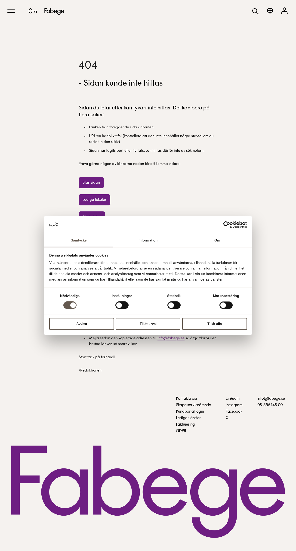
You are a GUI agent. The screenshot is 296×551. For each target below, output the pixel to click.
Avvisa (81, 324)
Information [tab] (148, 240)
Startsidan (91, 183)
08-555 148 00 (270, 405)
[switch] (122, 305)
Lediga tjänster (188, 418)
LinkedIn (233, 399)
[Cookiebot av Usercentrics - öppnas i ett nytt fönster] (227, 224)
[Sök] (255, 11)
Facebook (234, 412)
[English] (270, 10)
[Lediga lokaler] (33, 10)
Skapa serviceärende (193, 405)
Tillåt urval (148, 324)
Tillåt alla (214, 324)
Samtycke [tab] (79, 240)
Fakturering (185, 425)
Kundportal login (190, 412)
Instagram (234, 405)
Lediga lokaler (94, 200)
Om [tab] (217, 240)
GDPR (181, 431)
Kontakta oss (186, 399)
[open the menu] (11, 11)
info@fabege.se (171, 338)
